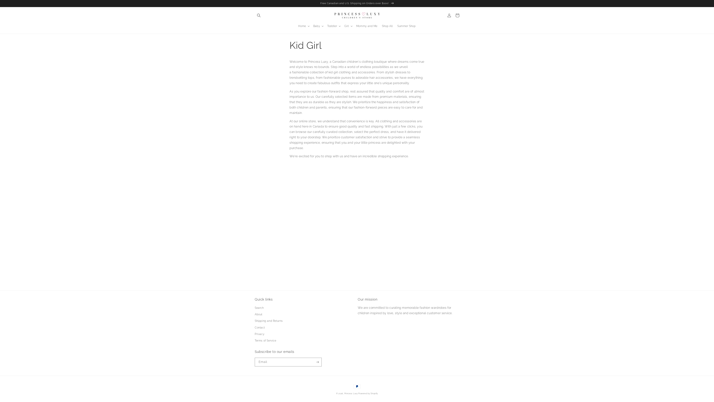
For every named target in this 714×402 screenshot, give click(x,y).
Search (259, 307)
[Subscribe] (317, 362)
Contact (260, 327)
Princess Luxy (351, 394)
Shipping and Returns (269, 320)
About (258, 314)
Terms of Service (265, 340)
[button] (259, 15)
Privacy (259, 334)
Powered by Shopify (368, 394)
